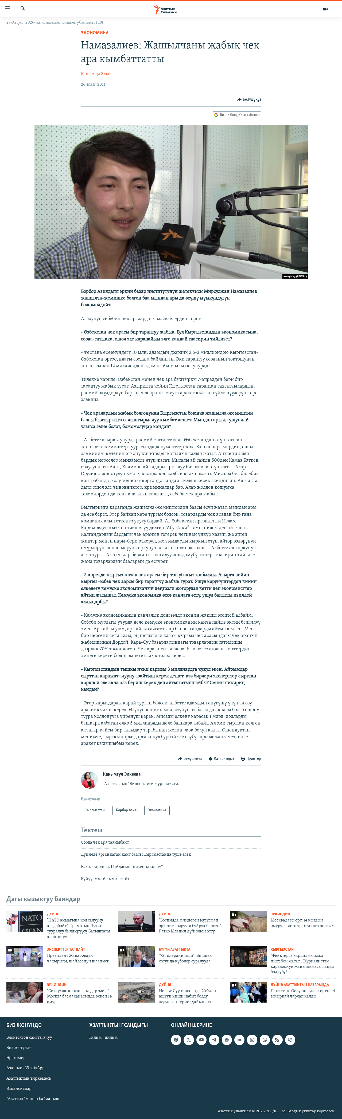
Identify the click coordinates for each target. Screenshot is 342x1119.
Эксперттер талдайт (66, 950)
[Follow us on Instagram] (252, 1040)
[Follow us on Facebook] (176, 1040)
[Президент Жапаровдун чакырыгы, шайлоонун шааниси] (24, 956)
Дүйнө (53, 914)
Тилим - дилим (103, 1038)
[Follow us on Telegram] (214, 1040)
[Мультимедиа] (325, 9)
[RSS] (277, 1040)
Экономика (94, 33)
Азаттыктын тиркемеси (29, 1078)
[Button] (249, 99)
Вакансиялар (19, 1089)
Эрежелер (16, 1058)
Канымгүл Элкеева (99, 74)
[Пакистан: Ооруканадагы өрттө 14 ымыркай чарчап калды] (248, 992)
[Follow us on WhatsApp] (265, 1040)
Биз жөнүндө (19, 1048)
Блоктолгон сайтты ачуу (29, 1038)
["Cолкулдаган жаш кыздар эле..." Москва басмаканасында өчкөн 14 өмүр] (24, 992)
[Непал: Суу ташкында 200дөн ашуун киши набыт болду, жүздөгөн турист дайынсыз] (136, 992)
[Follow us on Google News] (227, 1040)
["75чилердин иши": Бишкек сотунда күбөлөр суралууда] (136, 956)
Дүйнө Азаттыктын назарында (300, 985)
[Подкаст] (290, 1040)
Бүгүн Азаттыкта (174, 950)
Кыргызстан (282, 950)
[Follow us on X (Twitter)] (189, 1040)
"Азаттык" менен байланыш (32, 1099)
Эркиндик (280, 914)
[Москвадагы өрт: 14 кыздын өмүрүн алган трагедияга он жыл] (248, 921)
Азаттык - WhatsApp (25, 1068)
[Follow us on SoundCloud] (239, 1040)
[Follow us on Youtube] (201, 1040)
